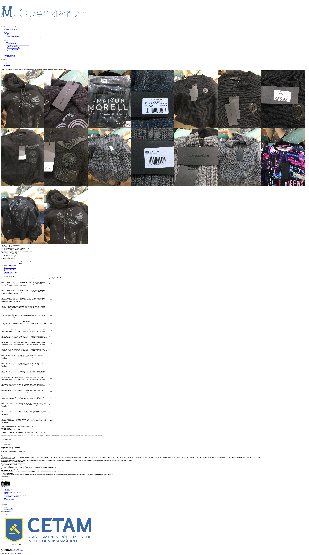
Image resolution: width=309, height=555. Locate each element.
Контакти (6, 33)
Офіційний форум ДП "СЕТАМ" (13, 492)
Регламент (6, 42)
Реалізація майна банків (13, 43)
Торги (5, 32)
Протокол (13, 265)
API (5, 498)
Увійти (6, 507)
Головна (3, 542)
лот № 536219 (29, 426)
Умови (5, 501)
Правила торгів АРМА (13, 48)
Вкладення (7, 271)
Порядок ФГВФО (9, 499)
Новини (6, 40)
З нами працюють (12, 35)
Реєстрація (14, 29)
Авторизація (7, 29)
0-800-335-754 (16, 549)
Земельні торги (11, 50)
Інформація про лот (9, 269)
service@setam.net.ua (17, 550)
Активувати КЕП (8, 509)
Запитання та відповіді (13, 36)
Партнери (6, 493)
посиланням (35, 469)
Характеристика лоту (10, 268)
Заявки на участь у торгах (11, 272)
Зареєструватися (8, 515)
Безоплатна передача (12, 49)
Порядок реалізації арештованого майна (18, 45)
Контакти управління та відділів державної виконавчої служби (24, 37)
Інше (8, 52)
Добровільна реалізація (13, 46)
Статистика (7, 490)
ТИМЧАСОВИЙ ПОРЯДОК (12, 496)
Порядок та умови (9, 273)
